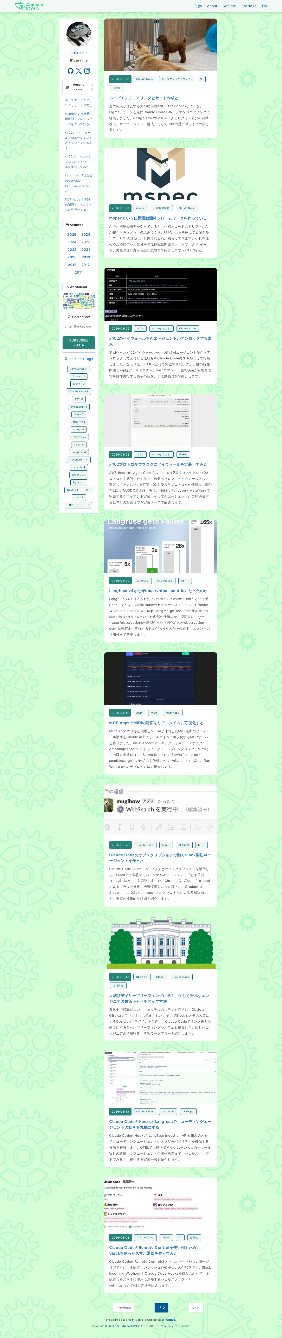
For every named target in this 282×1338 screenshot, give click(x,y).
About (212, 6)
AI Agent (183, 844)
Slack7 (79, 414)
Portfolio (249, 6)
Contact (229, 6)
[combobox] (79, 326)
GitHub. (171, 1319)
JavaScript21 (79, 368)
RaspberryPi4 (79, 459)
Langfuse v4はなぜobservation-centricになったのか (78, 183)
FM (264, 6)
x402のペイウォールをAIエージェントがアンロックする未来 (78, 140)
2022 (72, 249)
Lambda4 (78, 467)
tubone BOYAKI (130, 1326)
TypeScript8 (79, 406)
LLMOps (188, 1111)
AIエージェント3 (79, 505)
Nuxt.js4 (72, 490)
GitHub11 (79, 376)
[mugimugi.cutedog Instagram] (87, 71)
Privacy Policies (167, 1326)
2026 (71, 234)
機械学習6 (78, 421)
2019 (86, 257)
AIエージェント (161, 328)
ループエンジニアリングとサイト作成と (78, 102)
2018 (72, 265)
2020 (72, 257)
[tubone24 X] (79, 71)
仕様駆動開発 (161, 208)
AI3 (88, 490)
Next (196, 1308)
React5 (79, 444)
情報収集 (118, 985)
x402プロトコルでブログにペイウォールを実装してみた (78, 161)
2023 (86, 242)
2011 (79, 272)
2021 (86, 249)
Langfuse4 (79, 452)
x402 (139, 328)
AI (201, 78)
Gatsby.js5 (79, 436)
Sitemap (185, 1326)
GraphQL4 (79, 474)
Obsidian (141, 976)
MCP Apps (172, 712)
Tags (198, 6)
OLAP (184, 580)
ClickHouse (164, 580)
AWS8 (79, 399)
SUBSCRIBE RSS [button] (79, 342)
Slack (165, 844)
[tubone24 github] (70, 71)
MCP (139, 712)
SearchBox (80, 317)
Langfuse (142, 580)
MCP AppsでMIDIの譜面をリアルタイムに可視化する (78, 204)
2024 (72, 242)
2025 (85, 234)
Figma (116, 87)
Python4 (79, 482)
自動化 (194, 1237)
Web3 (182, 454)
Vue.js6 (79, 429)
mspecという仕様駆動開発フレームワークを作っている (78, 119)
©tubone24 (112, 1326)
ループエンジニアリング (176, 78)
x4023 (78, 497)
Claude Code (144, 78)
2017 (86, 265)
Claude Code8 (78, 391)
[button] (79, 300)
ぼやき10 (79, 383)
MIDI (154, 712)
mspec (140, 208)
